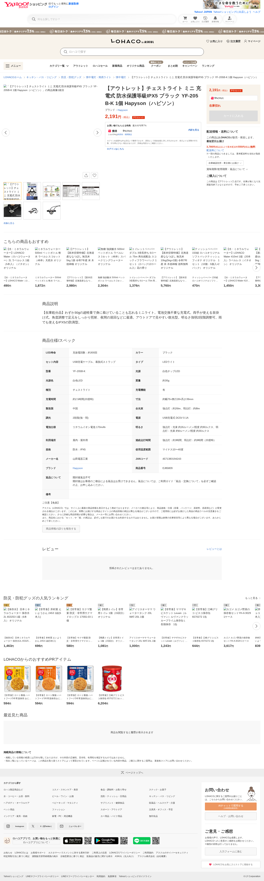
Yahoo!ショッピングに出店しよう (232, 11)
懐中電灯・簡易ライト (98, 77)
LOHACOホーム (13, 77)
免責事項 (112, 876)
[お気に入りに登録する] (94, 175)
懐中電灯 (121, 77)
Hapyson (78, 468)
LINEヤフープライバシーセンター (77, 876)
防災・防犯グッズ (71, 77)
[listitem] (28, 790)
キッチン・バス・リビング (41, 77)
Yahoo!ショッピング (13, 876)
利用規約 (101, 876)
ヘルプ (256, 11)
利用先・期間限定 (125, 134)
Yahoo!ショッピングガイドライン (135, 876)
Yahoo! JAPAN (203, 11)
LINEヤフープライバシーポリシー (42, 876)
